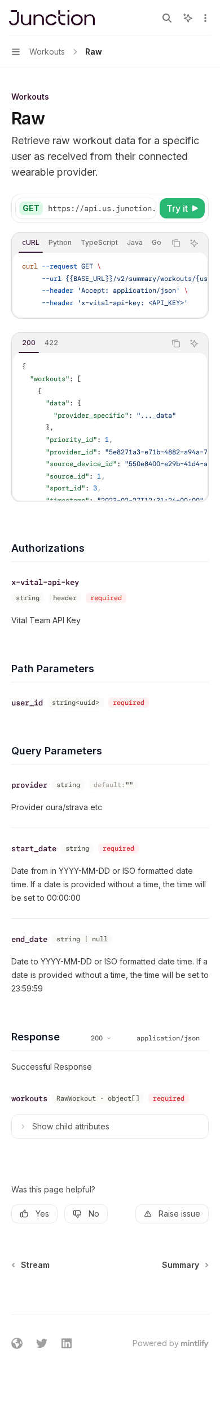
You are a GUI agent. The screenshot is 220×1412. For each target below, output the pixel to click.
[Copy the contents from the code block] (176, 243)
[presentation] (101, 208)
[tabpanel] (110, 285)
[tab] (31, 242)
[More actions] (205, 18)
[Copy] (145, 208)
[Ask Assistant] (194, 243)
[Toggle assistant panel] (188, 18)
